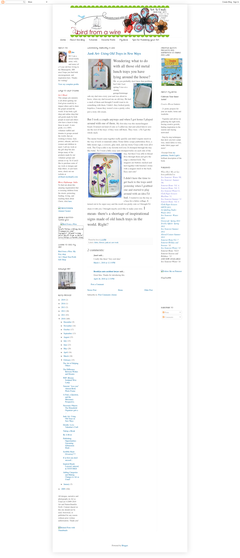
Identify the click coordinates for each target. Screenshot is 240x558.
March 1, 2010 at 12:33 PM (104, 262)
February (67, 360)
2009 (63, 489)
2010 (63, 318)
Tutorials (93, 39)
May (66, 348)
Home (63, 39)
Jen (72, 52)
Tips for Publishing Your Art (145, 39)
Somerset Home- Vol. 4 (170, 185)
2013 (63, 307)
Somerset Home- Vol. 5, (170, 188)
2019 (63, 299)
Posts (166, 312)
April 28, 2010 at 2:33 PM (104, 278)
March (66, 356)
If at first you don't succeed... (70, 458)
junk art (108, 242)
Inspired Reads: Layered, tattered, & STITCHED (71, 466)
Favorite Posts (108, 39)
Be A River (67, 434)
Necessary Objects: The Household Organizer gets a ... (70, 409)
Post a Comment (97, 284)
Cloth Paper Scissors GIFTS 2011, (169, 205)
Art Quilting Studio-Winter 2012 (169, 211)
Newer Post (91, 290)
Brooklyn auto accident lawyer (106, 271)
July (65, 341)
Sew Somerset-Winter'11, (170, 190)
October (67, 329)
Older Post (148, 290)
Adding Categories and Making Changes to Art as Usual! (71, 476)
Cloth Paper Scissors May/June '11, (169, 195)
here (70, 201)
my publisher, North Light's (170, 154)
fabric (96, 242)
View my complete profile (68, 84)
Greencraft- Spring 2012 (170, 220)
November (68, 325)
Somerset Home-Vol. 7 (169, 239)
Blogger (125, 545)
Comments (168, 317)
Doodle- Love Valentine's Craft (70, 425)
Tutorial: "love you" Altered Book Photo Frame (71, 388)
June (66, 344)
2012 (63, 311)
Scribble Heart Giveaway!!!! (69, 452)
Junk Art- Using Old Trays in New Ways (114, 53)
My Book (123, 39)
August (67, 337)
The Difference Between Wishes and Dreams (70, 371)
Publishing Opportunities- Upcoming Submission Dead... (70, 443)
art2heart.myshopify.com (68, 176)
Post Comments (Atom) (107, 294)
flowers (101, 242)
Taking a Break (69, 431)
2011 (63, 315)
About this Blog (77, 39)
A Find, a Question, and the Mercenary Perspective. (71, 398)
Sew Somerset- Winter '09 (171, 177)
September (68, 333)
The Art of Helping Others (70, 364)
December (68, 322)
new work (115, 242)
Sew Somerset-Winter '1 (170, 248)
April (66, 352)
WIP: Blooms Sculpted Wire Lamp (69, 380)
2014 (63, 303)
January (67, 484)
